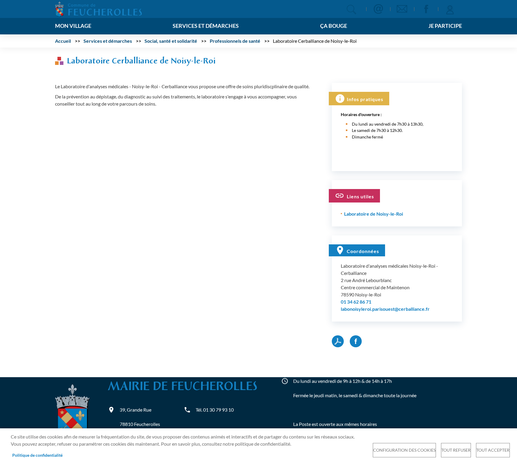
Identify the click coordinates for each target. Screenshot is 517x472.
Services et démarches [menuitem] (206, 26)
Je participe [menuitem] (445, 26)
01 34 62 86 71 (356, 301)
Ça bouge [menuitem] (333, 26)
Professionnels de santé (235, 41)
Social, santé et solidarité (171, 41)
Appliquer (351, 9)
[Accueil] (98, 8)
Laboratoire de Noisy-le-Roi (373, 214)
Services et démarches (107, 41)
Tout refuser (456, 450)
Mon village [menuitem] (73, 26)
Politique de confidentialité (37, 455)
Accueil (63, 41)
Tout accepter (493, 450)
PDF (338, 341)
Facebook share (356, 341)
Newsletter (402, 9)
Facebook (426, 9)
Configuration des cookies (404, 450)
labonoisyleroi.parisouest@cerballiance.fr (385, 309)
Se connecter (450, 9)
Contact (378, 9)
